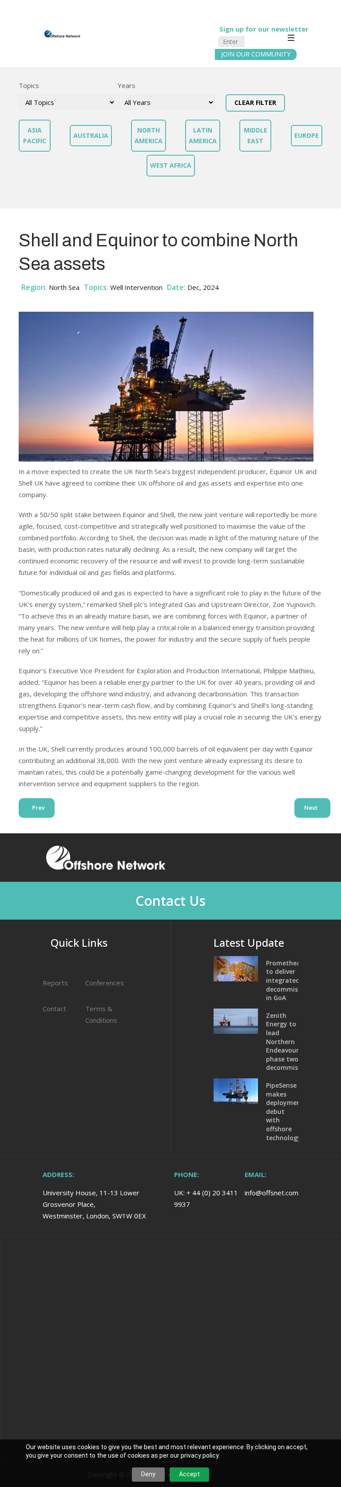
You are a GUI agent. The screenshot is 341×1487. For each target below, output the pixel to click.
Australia (90, 135)
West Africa (170, 165)
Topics (29, 85)
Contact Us (170, 901)
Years (126, 85)
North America (149, 135)
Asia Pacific (34, 135)
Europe (306, 135)
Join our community (255, 54)
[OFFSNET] (35, 34)
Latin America (203, 135)
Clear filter (255, 102)
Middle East (255, 135)
